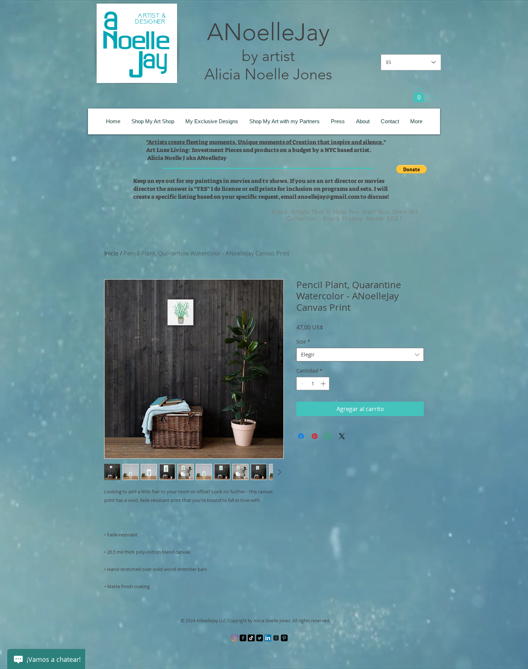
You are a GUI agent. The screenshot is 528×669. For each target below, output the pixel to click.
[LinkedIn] (267, 638)
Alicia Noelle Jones (268, 74)
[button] (419, 95)
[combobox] (360, 354)
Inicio (111, 253)
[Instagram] (234, 638)
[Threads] (276, 638)
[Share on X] (342, 436)
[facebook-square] (243, 638)
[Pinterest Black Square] (284, 638)
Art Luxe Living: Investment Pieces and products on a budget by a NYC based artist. (258, 150)
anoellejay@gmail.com (328, 196)
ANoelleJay (268, 32)
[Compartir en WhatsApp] (328, 436)
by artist (268, 56)
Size (303, 341)
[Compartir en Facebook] (301, 436)
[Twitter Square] (259, 638)
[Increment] (323, 383)
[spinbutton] (312, 383)
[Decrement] (301, 383)
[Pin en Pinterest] (314, 436)
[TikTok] (251, 638)
